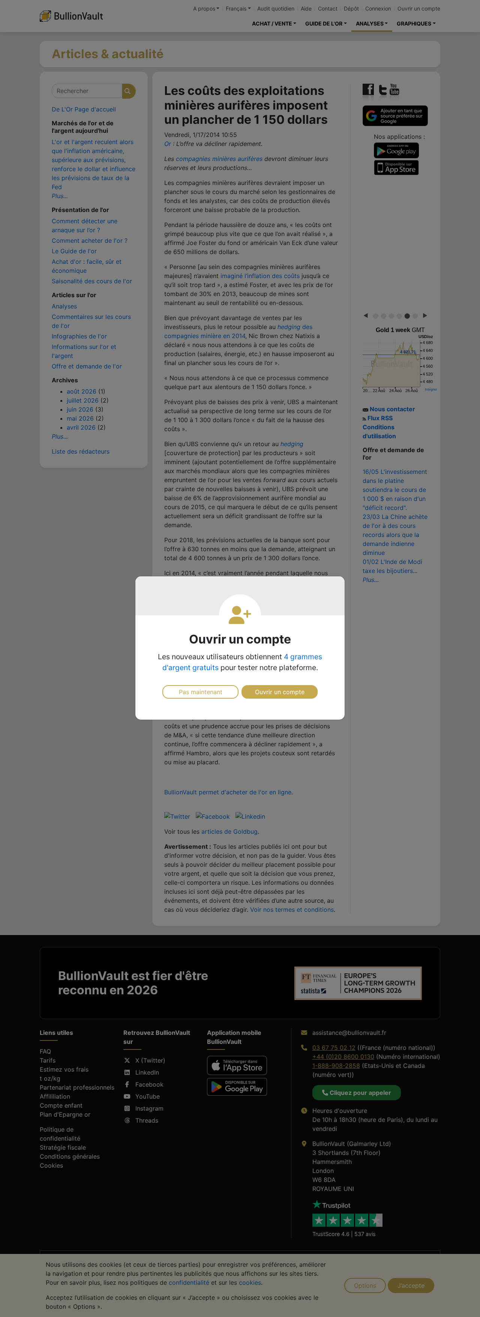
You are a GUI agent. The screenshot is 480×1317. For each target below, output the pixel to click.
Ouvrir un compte (279, 692)
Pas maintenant (200, 692)
